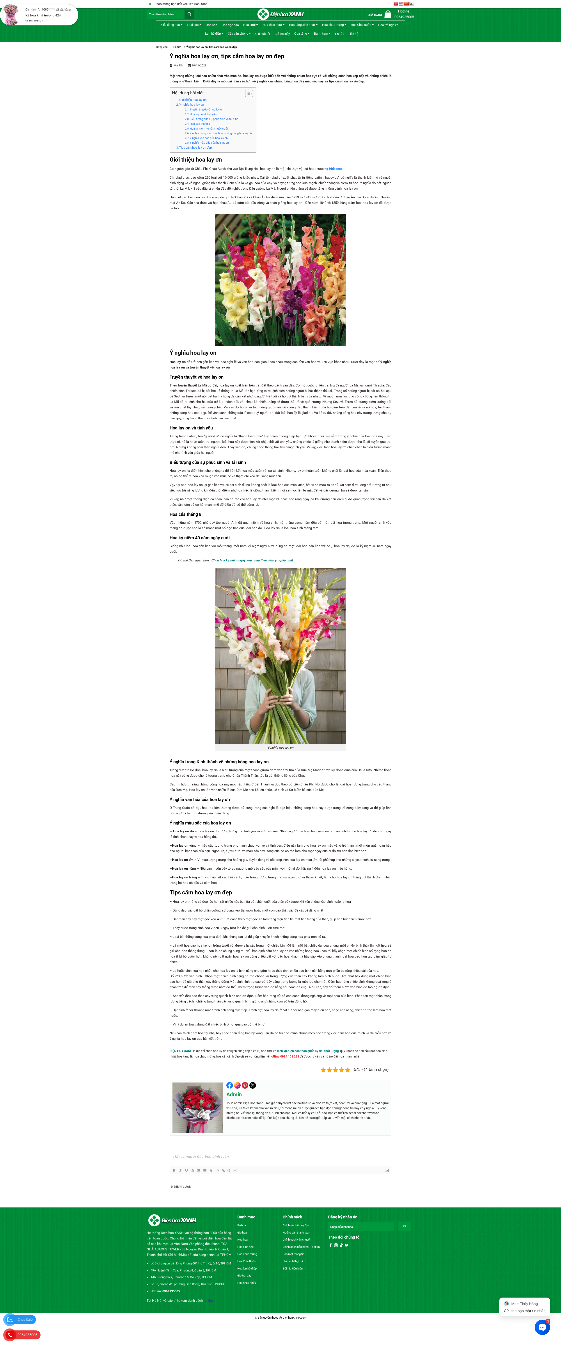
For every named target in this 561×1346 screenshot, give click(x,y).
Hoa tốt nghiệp (388, 25)
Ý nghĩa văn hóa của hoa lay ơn (209, 138)
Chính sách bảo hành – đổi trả (301, 1246)
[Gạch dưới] (186, 1170)
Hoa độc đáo (230, 25)
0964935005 (27, 1335)
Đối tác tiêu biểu (293, 1268)
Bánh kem (321, 33)
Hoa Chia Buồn (361, 25)
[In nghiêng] (180, 1170)
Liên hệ (353, 34)
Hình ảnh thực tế (293, 1261)
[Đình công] (193, 1170)
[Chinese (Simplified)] (406, 4)
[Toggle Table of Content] (247, 93)
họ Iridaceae (334, 169)
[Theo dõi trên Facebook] (330, 1245)
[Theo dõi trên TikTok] (341, 1245)
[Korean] (411, 4)
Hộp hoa (242, 1239)
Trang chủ (162, 47)
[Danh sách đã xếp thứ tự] (199, 1170)
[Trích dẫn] (211, 1170)
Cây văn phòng (238, 33)
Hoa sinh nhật (245, 1246)
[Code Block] (217, 1170)
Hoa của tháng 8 (200, 123)
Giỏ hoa (242, 1232)
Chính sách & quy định (296, 1225)
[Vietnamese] (396, 4)
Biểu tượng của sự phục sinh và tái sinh (214, 119)
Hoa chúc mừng (333, 25)
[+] (235, 1170)
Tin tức (339, 34)
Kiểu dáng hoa (170, 25)
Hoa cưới (249, 25)
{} (229, 1170)
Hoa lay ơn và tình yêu (203, 114)
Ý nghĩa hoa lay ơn (191, 104)
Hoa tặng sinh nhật (302, 25)
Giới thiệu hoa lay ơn (193, 99)
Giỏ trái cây (282, 34)
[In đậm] (174, 1170)
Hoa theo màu (272, 25)
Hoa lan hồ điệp (247, 1268)
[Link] (223, 1170)
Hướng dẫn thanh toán (296, 1232)
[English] (401, 4)
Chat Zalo (25, 1320)
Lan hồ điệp (213, 33)
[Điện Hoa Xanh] (280, 14)
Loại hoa (193, 25)
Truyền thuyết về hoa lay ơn (206, 109)
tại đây (208, 1301)
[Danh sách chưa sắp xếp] (205, 1170)
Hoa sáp (211, 25)
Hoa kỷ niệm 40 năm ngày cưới (209, 128)
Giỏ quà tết (262, 34)
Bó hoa (241, 1225)
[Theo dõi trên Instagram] (336, 1245)
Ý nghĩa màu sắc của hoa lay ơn (209, 142)
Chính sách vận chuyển (297, 1239)
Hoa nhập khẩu (246, 1282)
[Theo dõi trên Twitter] (346, 1245)
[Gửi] (189, 14)
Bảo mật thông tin (293, 1254)
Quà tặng (300, 33)
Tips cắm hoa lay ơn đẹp (195, 147)
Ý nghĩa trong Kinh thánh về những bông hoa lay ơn (221, 133)
